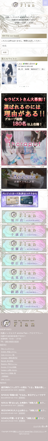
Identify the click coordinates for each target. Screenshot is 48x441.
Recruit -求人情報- (7, 361)
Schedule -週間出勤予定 (9, 358)
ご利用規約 (4, 376)
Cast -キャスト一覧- (8, 355)
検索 (5, 52)
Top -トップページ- (7, 349)
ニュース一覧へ (39, 426)
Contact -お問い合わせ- (9, 370)
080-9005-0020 (12, 341)
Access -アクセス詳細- (9, 367)
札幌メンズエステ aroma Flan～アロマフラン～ (28, 431)
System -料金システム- (9, 352)
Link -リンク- (5, 379)
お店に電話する (24, 26)
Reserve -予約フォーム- (9, 364)
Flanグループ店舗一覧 (8, 373)
